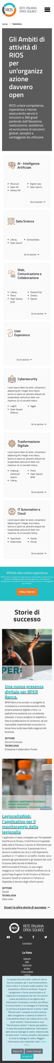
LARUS (27, 975)
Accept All (27, 1056)
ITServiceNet (27, 971)
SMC (27, 961)
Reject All (17, 1051)
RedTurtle (27, 965)
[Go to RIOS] (20, 10)
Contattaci (27, 943)
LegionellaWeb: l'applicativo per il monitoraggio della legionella (20, 824)
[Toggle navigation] (47, 9)
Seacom (27, 958)
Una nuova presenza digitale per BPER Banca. (24, 691)
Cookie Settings (33, 1051)
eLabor (27, 968)
